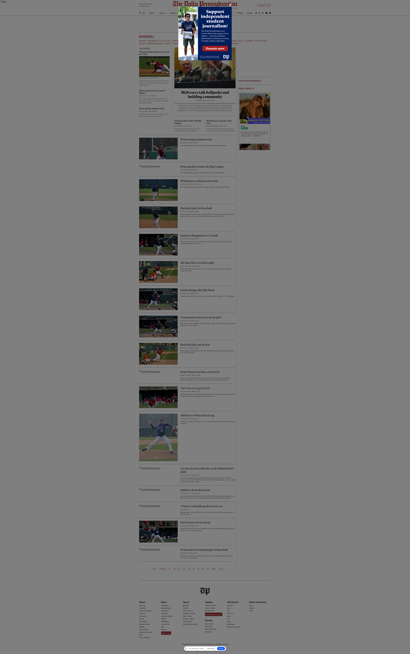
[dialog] (205, 327)
